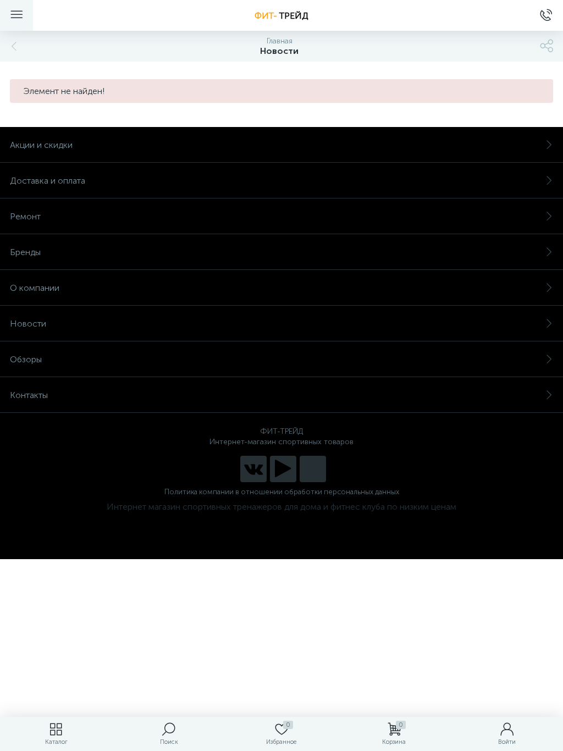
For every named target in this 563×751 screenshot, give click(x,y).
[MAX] (313, 469)
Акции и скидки (41, 145)
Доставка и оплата (47, 180)
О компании (34, 288)
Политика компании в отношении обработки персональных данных (281, 492)
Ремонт (25, 216)
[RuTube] (283, 469)
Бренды (25, 252)
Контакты (29, 395)
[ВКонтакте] (253, 469)
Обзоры (26, 359)
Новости (28, 323)
